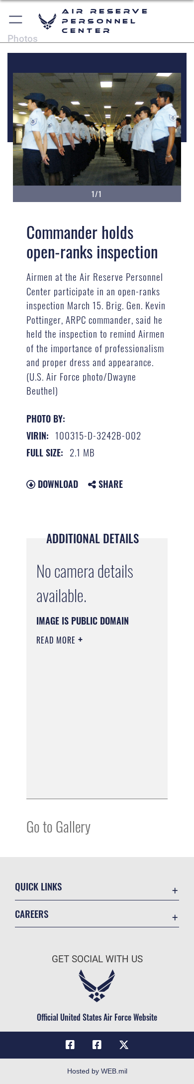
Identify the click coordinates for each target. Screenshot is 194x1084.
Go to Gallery (58, 826)
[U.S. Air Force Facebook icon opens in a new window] (97, 1045)
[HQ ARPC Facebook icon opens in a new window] (70, 1045)
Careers (31, 913)
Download (56, 483)
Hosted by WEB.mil (97, 1071)
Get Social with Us (97, 959)
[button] (16, 21)
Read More (57, 640)
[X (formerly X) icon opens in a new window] (123, 1045)
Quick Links (38, 886)
